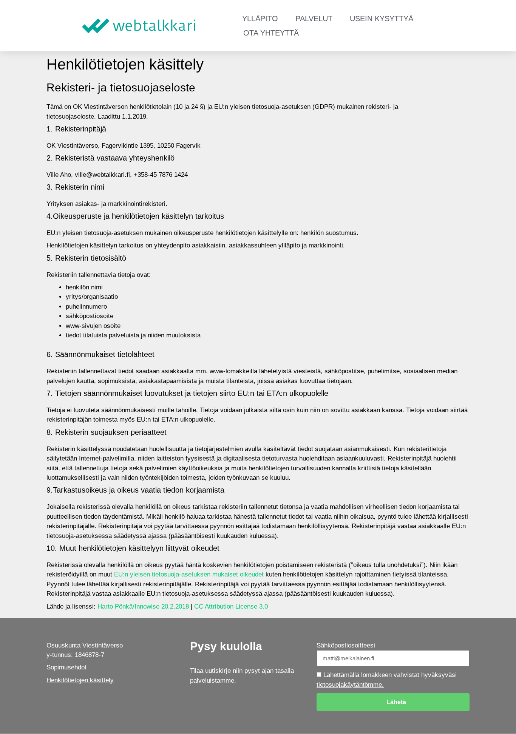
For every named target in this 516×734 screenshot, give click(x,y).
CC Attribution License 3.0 (231, 606)
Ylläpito (260, 18)
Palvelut (313, 18)
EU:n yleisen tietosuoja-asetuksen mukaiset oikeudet (189, 574)
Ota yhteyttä (271, 33)
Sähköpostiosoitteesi (346, 645)
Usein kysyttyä (381, 18)
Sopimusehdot (66, 667)
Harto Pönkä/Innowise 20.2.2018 (143, 606)
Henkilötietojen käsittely (80, 680)
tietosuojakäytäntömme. (350, 684)
